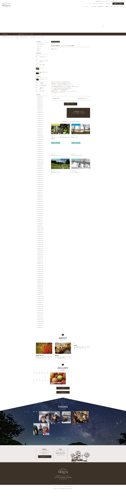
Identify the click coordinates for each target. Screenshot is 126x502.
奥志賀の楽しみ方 (101, 6)
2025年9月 (39, 118)
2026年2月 (39, 108)
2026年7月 (39, 99)
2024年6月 (39, 147)
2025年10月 (39, 116)
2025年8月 (39, 120)
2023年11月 (39, 161)
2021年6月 (39, 217)
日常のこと (39, 48)
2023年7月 (39, 168)
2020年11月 (39, 230)
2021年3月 (39, 223)
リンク (55, 486)
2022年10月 (39, 186)
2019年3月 (39, 267)
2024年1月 (39, 157)
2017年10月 (39, 300)
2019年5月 (39, 263)
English (101, 3)
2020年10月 (39, 232)
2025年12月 (39, 112)
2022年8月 (39, 190)
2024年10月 (39, 139)
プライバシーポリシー (68, 486)
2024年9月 (39, 141)
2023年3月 (39, 176)
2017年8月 (39, 304)
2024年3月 (39, 153)
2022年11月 (39, 184)
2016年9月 (39, 325)
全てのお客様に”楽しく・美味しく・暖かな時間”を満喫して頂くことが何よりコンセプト (82, 346)
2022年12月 (39, 182)
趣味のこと (39, 50)
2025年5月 (39, 126)
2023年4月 (39, 174)
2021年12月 (39, 205)
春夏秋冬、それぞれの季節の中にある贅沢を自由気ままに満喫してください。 (44, 356)
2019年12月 (39, 250)
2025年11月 (39, 114)
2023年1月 (39, 180)
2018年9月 (39, 279)
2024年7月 (39, 145)
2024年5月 (39, 149)
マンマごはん (116, 6)
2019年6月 (39, 261)
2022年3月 (39, 199)
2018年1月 (39, 294)
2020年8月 (39, 236)
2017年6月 (39, 308)
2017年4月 (39, 312)
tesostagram (63, 392)
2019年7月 (39, 259)
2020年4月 (39, 242)
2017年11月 (39, 298)
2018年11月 (39, 275)
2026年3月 (39, 106)
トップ (83, 6)
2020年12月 (39, 228)
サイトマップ (61, 486)
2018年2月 (39, 292)
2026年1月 (39, 110)
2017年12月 (39, 296)
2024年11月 (39, 137)
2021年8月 (39, 213)
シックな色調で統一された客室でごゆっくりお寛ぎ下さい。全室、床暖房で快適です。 (63, 356)
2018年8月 (39, 281)
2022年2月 (39, 201)
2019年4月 (39, 265)
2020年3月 (39, 244)
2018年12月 (39, 273)
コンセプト (87, 6)
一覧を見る (63, 438)
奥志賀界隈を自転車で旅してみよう (83, 98)
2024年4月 (39, 151)
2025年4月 (39, 128)
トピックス (122, 6)
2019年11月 (39, 252)
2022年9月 (39, 188)
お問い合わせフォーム (45, 456)
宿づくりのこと (40, 46)
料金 (111, 6)
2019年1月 (39, 271)
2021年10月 (39, 209)
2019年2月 (39, 269)
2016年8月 (39, 327)
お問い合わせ (96, 3)
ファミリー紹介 (93, 6)
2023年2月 (39, 178)
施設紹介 (107, 6)
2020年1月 (39, 248)
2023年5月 (39, 172)
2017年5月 (39, 310)
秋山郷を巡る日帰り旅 (56, 98)
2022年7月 (39, 192)
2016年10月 (39, 323)
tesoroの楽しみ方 (40, 44)
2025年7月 (39, 122)
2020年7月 (39, 238)
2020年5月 (39, 240)
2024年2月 (39, 155)
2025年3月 (39, 130)
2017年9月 (39, 302)
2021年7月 (39, 215)
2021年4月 (39, 221)
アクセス (90, 3)
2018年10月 (39, 277)
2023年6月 (39, 170)
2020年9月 (39, 234)
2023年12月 (39, 159)
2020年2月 (39, 246)
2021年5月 (39, 219)
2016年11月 (39, 321)
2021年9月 (39, 211)
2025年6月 (39, 124)
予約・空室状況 (119, 3)
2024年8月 (39, 143)
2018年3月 (39, 290)
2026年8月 (39, 97)
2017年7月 (39, 306)
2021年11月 (39, 207)
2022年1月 (39, 203)
